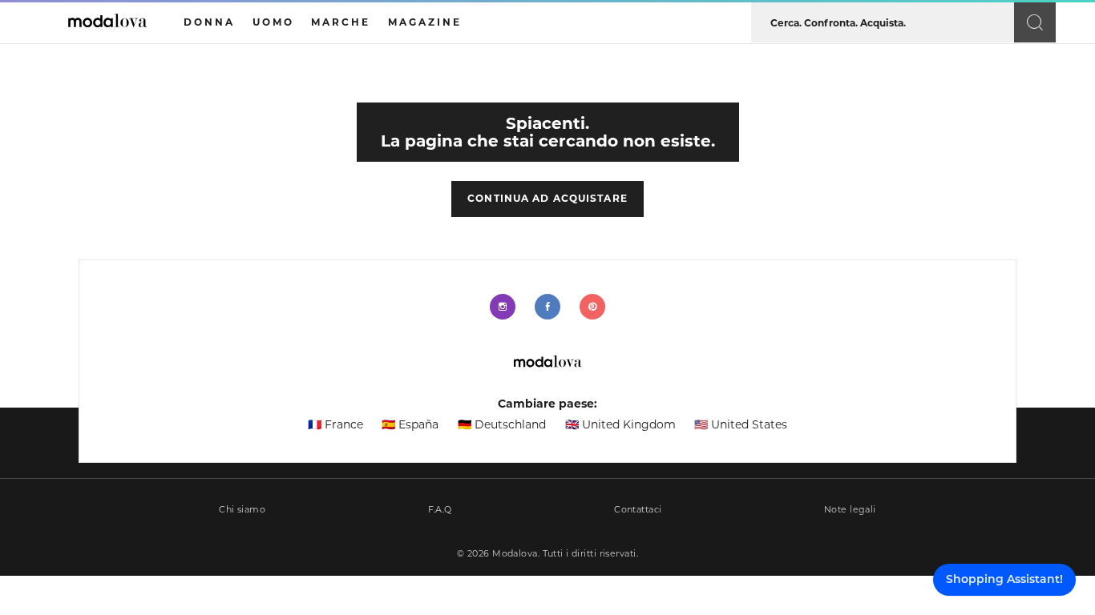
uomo (273, 22)
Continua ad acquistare (547, 198)
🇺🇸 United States (740, 424)
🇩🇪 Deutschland (502, 424)
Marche (340, 22)
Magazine (425, 22)
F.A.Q (440, 509)
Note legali (850, 509)
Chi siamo (242, 509)
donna (209, 22)
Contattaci (637, 509)
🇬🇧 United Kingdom (620, 424)
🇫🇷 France (335, 424)
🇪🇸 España (410, 424)
